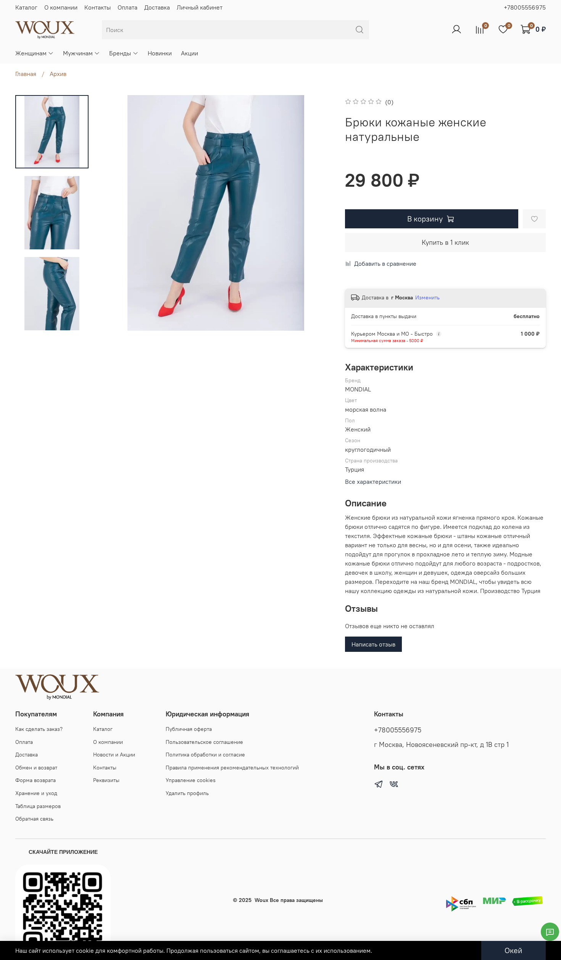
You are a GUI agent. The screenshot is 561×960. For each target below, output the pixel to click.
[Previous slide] (113, 213)
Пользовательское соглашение (204, 742)
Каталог (26, 7)
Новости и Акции (114, 754)
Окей (513, 950)
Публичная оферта (189, 729)
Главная (25, 74)
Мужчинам (78, 53)
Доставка (157, 7)
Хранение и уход (36, 793)
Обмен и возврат (36, 767)
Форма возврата (35, 780)
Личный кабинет (199, 7)
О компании (60, 7)
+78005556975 (525, 7)
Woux (261, 900)
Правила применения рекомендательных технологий (232, 767)
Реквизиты (106, 780)
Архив (58, 74)
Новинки (160, 53)
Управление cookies (191, 780)
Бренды (120, 53)
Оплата (127, 7)
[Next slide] (52, 321)
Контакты (97, 7)
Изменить (427, 297)
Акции (189, 53)
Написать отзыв (373, 644)
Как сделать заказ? (39, 729)
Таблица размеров (38, 806)
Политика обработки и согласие (205, 754)
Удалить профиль (187, 793)
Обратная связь (34, 818)
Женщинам (31, 53)
